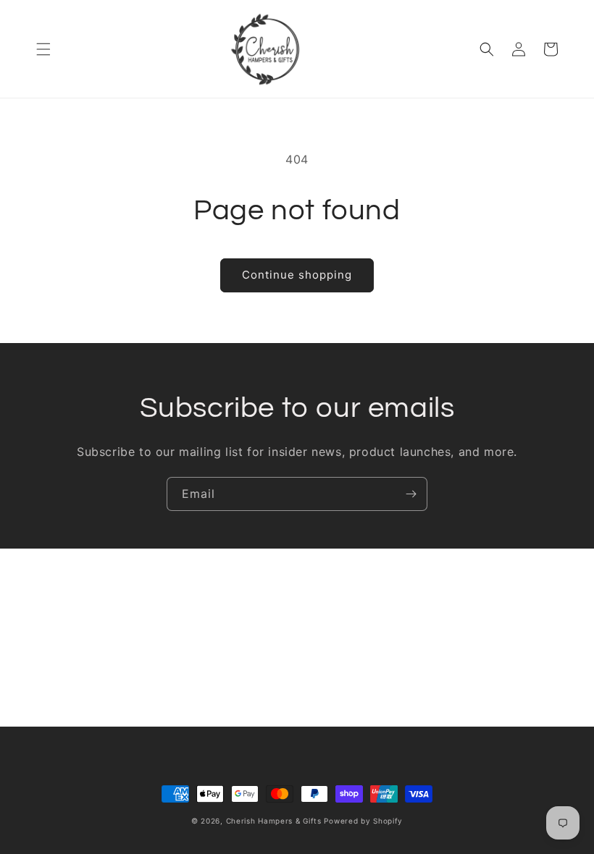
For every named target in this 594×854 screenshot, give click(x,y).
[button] (43, 49)
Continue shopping (297, 275)
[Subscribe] (411, 494)
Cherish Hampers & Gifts (274, 820)
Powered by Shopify (363, 820)
